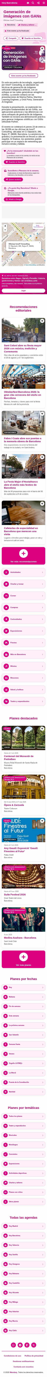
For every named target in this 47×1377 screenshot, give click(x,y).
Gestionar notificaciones (23, 1361)
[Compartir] (38, 3)
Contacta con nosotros (23, 1367)
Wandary (13, 1372)
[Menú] (43, 3)
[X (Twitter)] (33, 1345)
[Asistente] (28, 3)
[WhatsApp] (13, 1345)
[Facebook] (26, 1345)
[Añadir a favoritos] (42, 48)
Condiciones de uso (12, 1356)
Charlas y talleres (13, 67)
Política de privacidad (34, 1356)
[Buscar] (32, 3)
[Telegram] (20, 1345)
